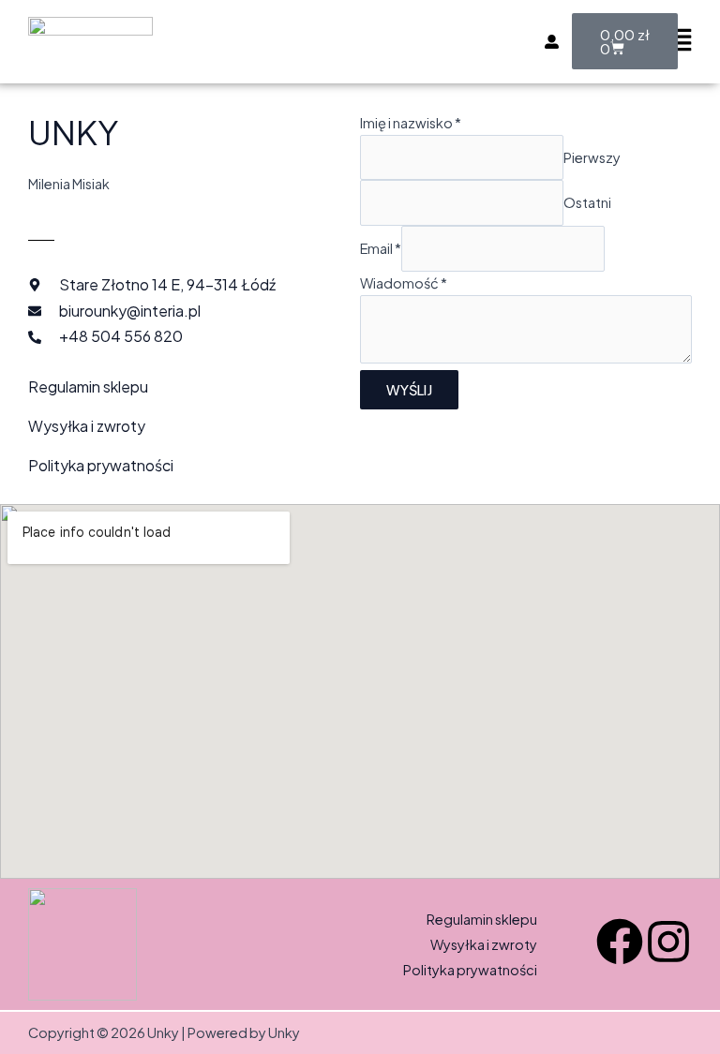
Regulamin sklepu (88, 386)
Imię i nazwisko (410, 122)
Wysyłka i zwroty (86, 426)
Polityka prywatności (100, 465)
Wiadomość (403, 283)
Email (380, 248)
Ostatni (587, 202)
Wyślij (409, 389)
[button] (679, 42)
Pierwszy (592, 157)
